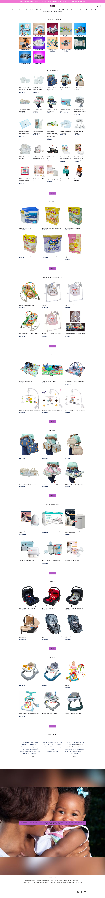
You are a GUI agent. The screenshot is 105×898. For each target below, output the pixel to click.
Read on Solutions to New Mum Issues (65, 882)
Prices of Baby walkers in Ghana (41, 882)
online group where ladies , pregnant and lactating (76, 745)
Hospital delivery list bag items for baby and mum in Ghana (64, 880)
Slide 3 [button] (53, 762)
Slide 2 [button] (52, 762)
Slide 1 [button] (51, 762)
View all (52, 193)
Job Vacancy (79, 882)
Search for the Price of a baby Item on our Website (37, 880)
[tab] (51, 762)
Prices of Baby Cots (27, 882)
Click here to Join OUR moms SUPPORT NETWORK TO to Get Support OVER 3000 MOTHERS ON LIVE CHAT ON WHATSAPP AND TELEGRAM (52, 823)
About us (53, 882)
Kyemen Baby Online (82, 895)
